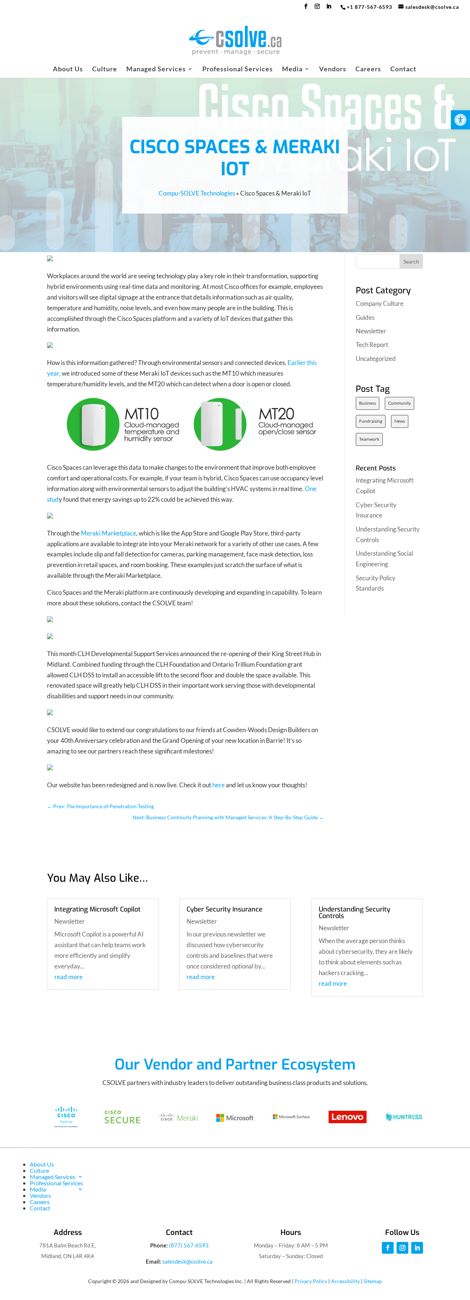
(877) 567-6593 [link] (189, 1245)
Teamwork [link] (369, 439)
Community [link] (399, 403)
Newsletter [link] (371, 331)
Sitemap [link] (373, 1281)
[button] (306, 8)
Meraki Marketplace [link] (108, 533)
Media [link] (292, 69)
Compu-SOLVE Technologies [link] (197, 193)
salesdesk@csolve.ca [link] (187, 1261)
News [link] (399, 421)
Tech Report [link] (372, 344)
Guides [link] (365, 317)
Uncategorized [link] (376, 358)
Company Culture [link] (380, 303)
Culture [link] (104, 69)
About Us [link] (68, 69)
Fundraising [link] (370, 421)
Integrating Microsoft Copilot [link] (97, 909)
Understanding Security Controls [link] (354, 912)
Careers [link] (368, 69)
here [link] (218, 785)
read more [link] (68, 977)
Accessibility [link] (345, 1281)
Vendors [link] (332, 69)
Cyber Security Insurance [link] (225, 909)
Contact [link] (403, 69)
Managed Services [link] (156, 69)
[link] (460, 119)
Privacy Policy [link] (310, 1281)
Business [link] (367, 403)
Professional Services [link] (237, 69)
